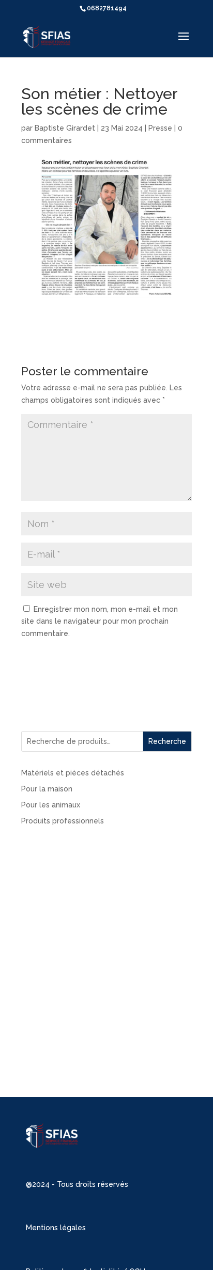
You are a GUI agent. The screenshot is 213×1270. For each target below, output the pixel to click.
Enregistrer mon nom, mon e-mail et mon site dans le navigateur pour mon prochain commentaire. (99, 621)
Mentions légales (56, 1228)
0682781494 (107, 8)
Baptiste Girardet (65, 128)
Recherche (167, 741)
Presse (160, 128)
